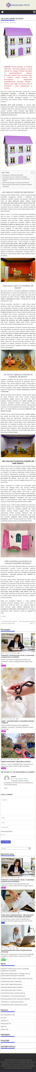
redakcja (13, 22)
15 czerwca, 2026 (6, 913)
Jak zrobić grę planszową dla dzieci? (27, 622)
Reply (5, 788)
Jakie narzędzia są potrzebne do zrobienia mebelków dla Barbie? (17, 185)
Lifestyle (4, 616)
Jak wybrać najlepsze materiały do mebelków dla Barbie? (16, 180)
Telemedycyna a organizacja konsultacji (12, 1002)
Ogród (3, 1026)
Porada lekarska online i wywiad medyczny (13, 993)
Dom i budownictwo (6, 1015)
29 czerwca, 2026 (6, 653)
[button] (31, 172)
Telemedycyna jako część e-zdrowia (11, 990)
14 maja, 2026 (5, 719)
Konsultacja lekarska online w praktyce (12, 987)
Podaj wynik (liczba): (6, 831)
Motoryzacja (4, 1023)
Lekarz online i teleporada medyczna (11, 984)
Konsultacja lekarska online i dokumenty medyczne (15, 999)
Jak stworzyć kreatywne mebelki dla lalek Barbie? (16, 182)
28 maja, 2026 (5, 948)
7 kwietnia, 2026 (6, 759)
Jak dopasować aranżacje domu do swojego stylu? (9, 622)
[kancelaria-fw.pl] (2, 12)
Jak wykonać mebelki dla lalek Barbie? (13, 175)
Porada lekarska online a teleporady (11, 981)
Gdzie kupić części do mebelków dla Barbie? (15, 177)
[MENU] (34, 12)
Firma (3, 922)
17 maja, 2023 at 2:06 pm (20, 778)
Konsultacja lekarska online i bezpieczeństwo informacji (16, 978)
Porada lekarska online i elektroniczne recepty (14, 1004)
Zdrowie (3, 960)
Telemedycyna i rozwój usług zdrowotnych (13, 996)
